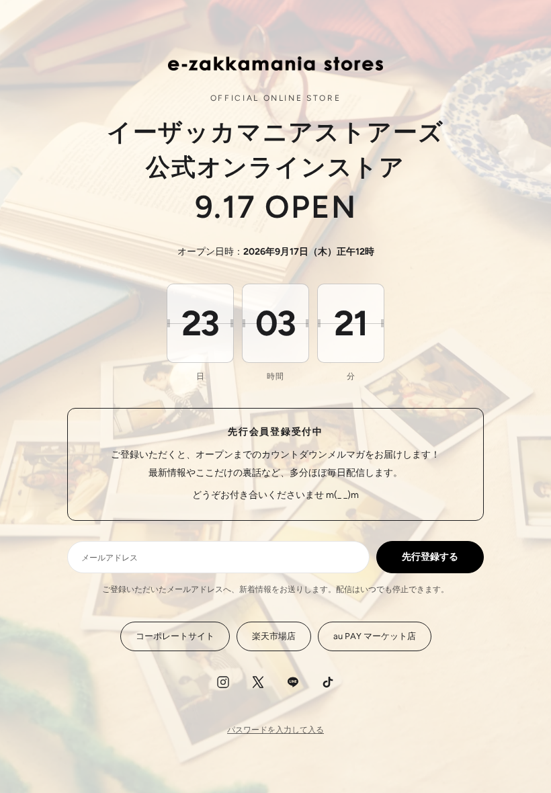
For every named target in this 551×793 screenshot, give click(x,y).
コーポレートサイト (175, 636)
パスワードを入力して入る (275, 730)
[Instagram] (223, 682)
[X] (258, 682)
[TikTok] (328, 682)
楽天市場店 (274, 636)
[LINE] (293, 682)
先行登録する (430, 556)
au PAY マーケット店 (374, 636)
